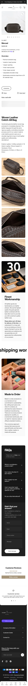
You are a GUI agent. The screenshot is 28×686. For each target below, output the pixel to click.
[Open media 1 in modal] (22, 13)
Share (5, 93)
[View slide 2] (13, 601)
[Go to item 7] (19, 37)
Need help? (22, 93)
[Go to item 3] (12, 37)
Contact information (13, 679)
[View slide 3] (15, 601)
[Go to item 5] (15, 37)
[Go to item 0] (8, 37)
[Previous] (2, 2)
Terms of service (20, 677)
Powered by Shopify (19, 675)
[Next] (24, 2)
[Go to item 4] (13, 37)
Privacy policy (13, 677)
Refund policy (6, 677)
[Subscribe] (22, 654)
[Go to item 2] (10, 37)
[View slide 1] (12, 601)
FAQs (15, 455)
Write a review (13, 577)
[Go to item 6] (17, 37)
